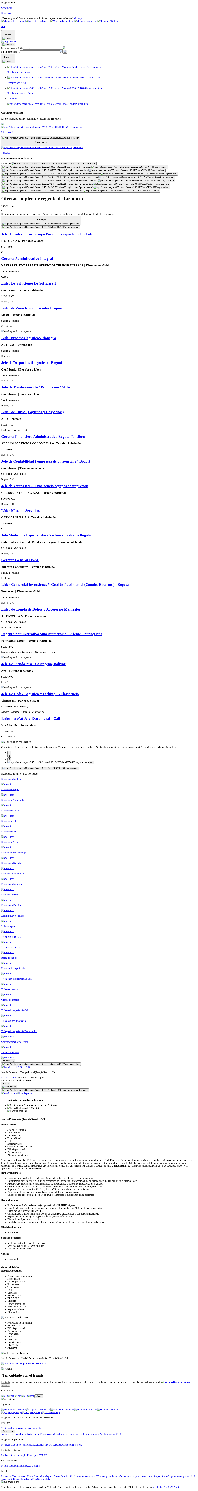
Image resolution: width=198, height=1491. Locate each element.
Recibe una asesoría (72, 1444)
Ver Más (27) (8, 1061)
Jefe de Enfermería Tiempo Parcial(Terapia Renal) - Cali (46, 234)
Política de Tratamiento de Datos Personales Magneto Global (30, 1476)
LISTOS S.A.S (8, 1077)
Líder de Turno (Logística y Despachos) (32, 412)
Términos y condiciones (108, 1476)
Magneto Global (9, 1444)
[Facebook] (4, 1396)
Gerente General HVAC (20, 560)
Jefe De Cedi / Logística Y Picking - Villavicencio (40, 694)
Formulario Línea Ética (26, 1479)
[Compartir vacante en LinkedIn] (18, 1396)
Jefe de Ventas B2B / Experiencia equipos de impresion (44, 486)
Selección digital (25, 1444)
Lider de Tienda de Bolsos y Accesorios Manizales (40, 609)
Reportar (28, 1093)
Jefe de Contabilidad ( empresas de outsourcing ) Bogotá (45, 461)
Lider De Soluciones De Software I (28, 283)
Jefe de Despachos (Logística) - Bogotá (31, 363)
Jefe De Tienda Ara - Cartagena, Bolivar (33, 664)
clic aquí (78, 18)
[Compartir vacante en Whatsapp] (11, 1396)
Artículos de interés (10, 1434)
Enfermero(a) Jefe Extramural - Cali (30, 718)
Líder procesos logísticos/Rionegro (28, 338)
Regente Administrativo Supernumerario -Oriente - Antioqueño (51, 634)
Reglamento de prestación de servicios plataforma (144, 1476)
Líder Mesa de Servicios (20, 511)
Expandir (12, 1093)
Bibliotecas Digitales (30, 1465)
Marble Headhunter (10, 1465)
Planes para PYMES (37, 1455)
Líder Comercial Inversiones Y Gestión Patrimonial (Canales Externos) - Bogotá (65, 585)
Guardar (12, 1087)
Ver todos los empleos (12, 1428)
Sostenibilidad (44, 1479)
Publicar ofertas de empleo (14, 1455)
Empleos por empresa (88, 1434)
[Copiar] (38, 1396)
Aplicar (5, 1083)
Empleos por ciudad (50, 1434)
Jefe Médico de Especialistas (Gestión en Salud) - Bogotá (46, 535)
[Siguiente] (40, 768)
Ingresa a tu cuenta (32, 1428)
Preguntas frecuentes (30, 1434)
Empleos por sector (69, 1434)
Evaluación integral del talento (48, 1444)
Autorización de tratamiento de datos (78, 1476)
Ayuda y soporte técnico (111, 1434)
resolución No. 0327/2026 (166, 1487)
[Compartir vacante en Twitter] (24, 1396)
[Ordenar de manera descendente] (40, 227)
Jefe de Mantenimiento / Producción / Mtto (35, 387)
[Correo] (31, 1396)
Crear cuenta (8, 1431)
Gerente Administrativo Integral (27, 259)
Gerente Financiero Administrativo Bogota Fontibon (43, 437)
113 (91, 762)
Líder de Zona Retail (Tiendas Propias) (32, 308)
